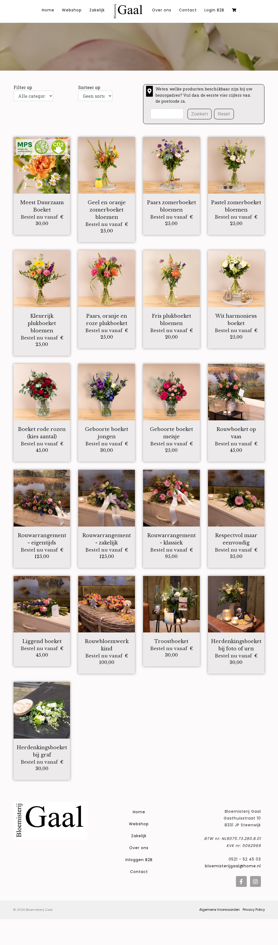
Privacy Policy (254, 909)
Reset (224, 113)
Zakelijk (97, 10)
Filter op (23, 87)
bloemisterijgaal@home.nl (233, 866)
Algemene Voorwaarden (219, 909)
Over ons (161, 10)
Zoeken (199, 113)
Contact (188, 10)
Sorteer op (89, 87)
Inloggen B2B (139, 859)
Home (139, 812)
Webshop (72, 10)
